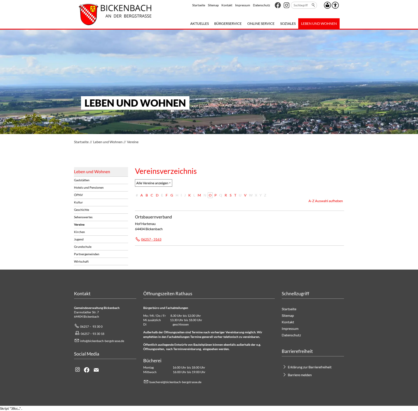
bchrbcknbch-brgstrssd (174, 382)
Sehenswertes (83, 217)
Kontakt (226, 5)
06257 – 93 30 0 (91, 326)
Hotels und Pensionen (89, 187)
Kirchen (79, 232)
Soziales (288, 23)
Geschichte (81, 209)
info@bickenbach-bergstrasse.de (102, 341)
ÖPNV (78, 195)
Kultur (78, 202)
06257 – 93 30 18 (92, 334)
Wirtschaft (81, 261)
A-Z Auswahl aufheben (325, 201)
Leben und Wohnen (319, 23)
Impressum (242, 5)
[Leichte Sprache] (327, 5)
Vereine (79, 224)
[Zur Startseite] (115, 14)
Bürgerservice (228, 23)
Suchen (313, 5)
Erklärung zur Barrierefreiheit (310, 367)
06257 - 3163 (151, 239)
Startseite (198, 5)
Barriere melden (300, 375)
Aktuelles (199, 23)
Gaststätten (81, 180)
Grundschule (82, 246)
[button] (277, 5)
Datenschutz (261, 5)
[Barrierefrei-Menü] (335, 5)
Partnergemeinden (86, 254)
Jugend (79, 239)
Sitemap (213, 5)
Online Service (261, 23)
